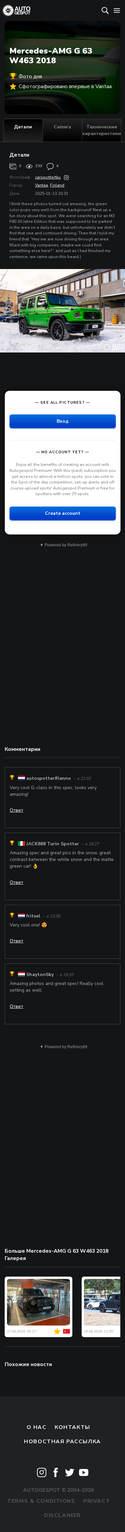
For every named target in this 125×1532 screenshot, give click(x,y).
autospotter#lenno (48, 778)
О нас (37, 1427)
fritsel (33, 916)
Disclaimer (62, 1515)
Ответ (16, 810)
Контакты (72, 1427)
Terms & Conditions (41, 1501)
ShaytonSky (40, 974)
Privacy (96, 1501)
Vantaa (41, 185)
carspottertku (48, 177)
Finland (57, 185)
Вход (63, 421)
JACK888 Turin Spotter (52, 844)
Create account (62, 513)
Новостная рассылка (62, 1441)
